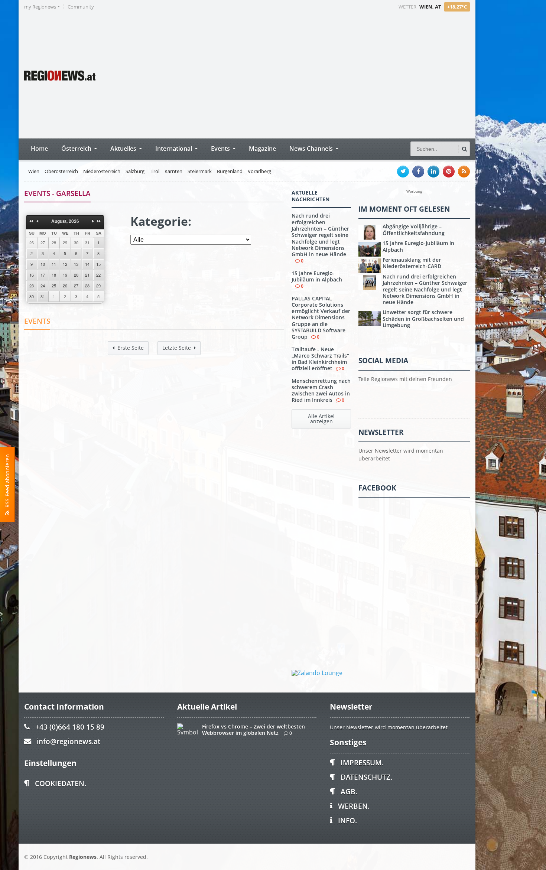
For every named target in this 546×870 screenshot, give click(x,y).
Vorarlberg (259, 171)
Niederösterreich (101, 171)
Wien (33, 171)
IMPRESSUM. (362, 762)
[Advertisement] (330, 75)
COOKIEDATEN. (60, 783)
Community (81, 6)
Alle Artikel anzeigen (321, 419)
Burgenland (230, 171)
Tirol (154, 171)
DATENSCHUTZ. (366, 777)
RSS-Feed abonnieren (7, 482)
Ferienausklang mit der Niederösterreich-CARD (412, 263)
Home (39, 148)
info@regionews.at (68, 741)
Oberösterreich (61, 171)
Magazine (262, 148)
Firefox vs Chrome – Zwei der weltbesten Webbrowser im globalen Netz (253, 729)
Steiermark (200, 171)
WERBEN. (354, 806)
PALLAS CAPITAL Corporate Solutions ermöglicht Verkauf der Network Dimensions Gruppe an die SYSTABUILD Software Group (321, 317)
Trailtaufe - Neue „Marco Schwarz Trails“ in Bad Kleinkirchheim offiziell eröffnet (320, 359)
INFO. (347, 820)
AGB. (349, 791)
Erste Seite (130, 347)
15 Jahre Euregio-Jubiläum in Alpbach (317, 276)
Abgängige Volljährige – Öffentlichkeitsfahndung (414, 229)
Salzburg (135, 171)
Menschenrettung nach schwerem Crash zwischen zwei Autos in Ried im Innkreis (321, 390)
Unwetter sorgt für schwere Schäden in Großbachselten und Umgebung (423, 319)
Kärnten (173, 171)
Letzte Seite (176, 347)
